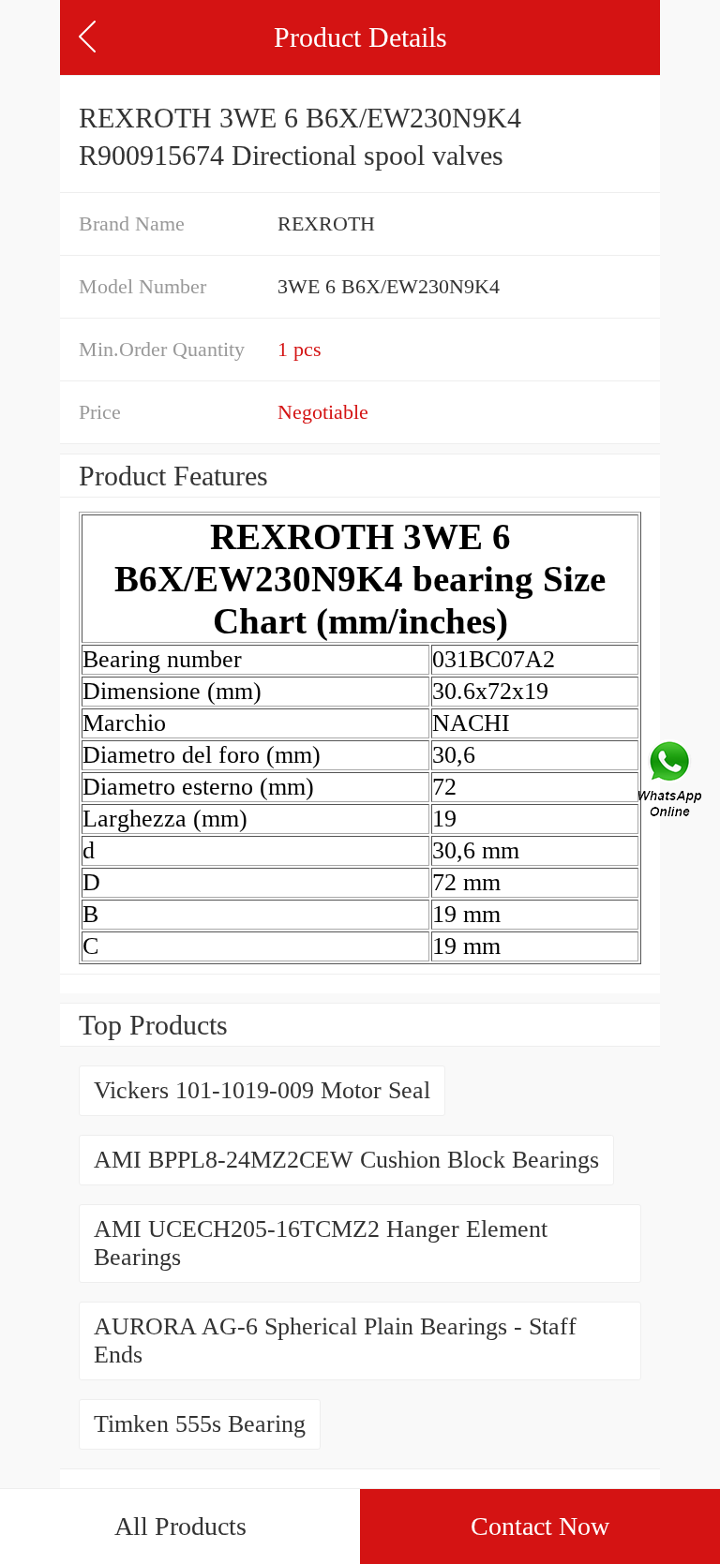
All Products (180, 1526)
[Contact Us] (671, 782)
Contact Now (540, 1526)
